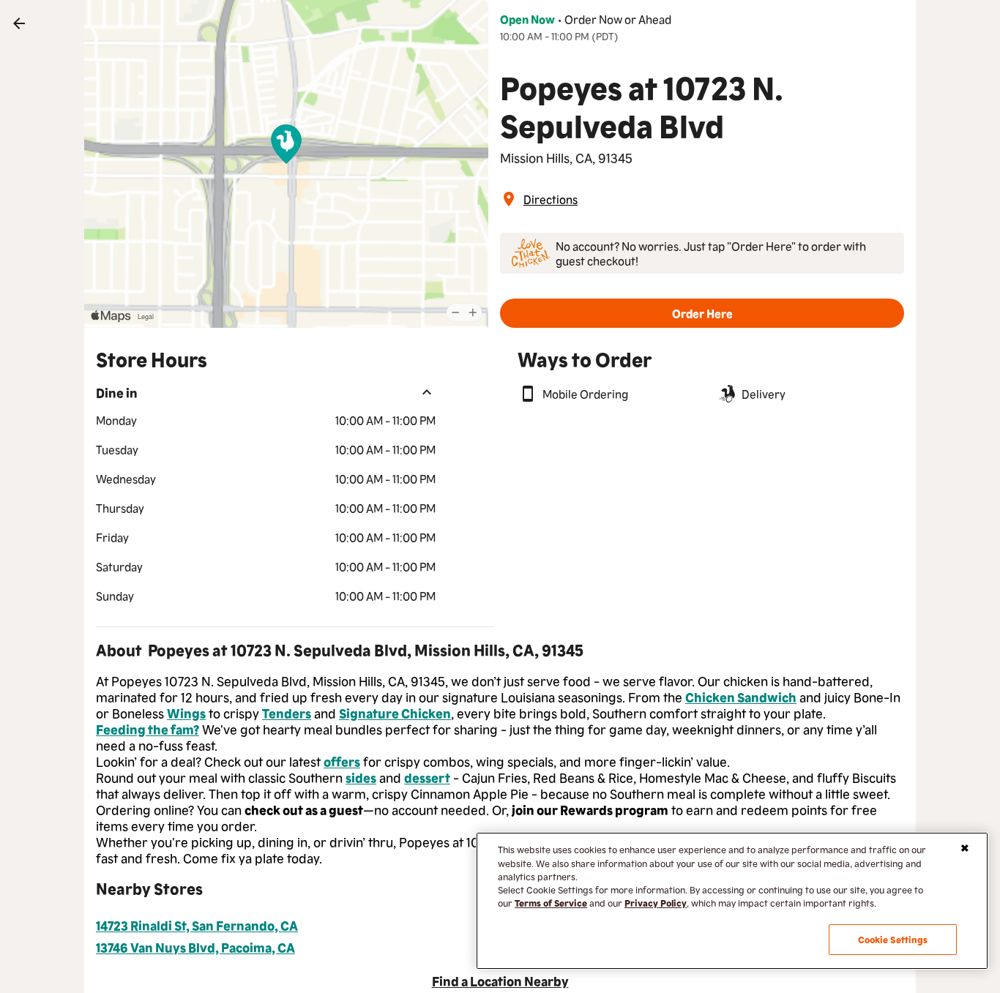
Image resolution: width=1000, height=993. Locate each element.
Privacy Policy (655, 902)
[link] (19, 23)
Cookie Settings (893, 939)
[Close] (965, 848)
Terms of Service (551, 902)
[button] (702, 313)
